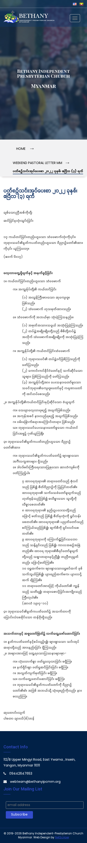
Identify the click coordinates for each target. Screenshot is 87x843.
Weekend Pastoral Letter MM (37, 163)
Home (21, 149)
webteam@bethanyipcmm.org (35, 782)
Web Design (41, 837)
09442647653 (20, 774)
